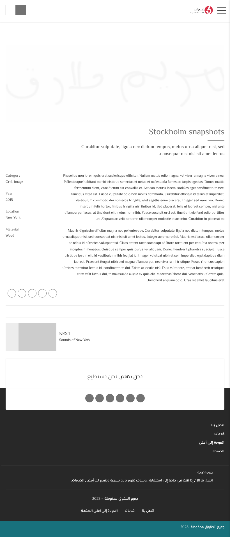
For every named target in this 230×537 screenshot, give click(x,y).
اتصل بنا (217, 425)
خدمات (219, 434)
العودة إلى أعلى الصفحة (211, 447)
